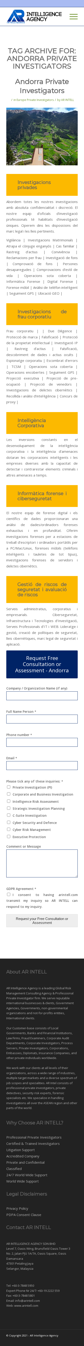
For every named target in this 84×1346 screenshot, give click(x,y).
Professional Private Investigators (34, 1137)
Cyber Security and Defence (35, 822)
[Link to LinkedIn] (74, 1340)
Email (11, 758)
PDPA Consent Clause (23, 1214)
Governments (30, 1008)
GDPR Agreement (21, 889)
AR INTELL (67, 100)
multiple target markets (22, 1078)
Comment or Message (23, 846)
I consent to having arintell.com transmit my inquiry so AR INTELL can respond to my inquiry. (42, 901)
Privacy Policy (17, 1208)
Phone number (19, 735)
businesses (33, 1003)
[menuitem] (60, 16)
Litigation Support (20, 1149)
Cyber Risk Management (32, 829)
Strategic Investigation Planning (39, 808)
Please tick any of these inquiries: (34, 781)
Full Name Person (21, 712)
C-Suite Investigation (30, 815)
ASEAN (48, 1103)
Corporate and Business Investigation (43, 794)
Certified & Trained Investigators (33, 1143)
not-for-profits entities (48, 1013)
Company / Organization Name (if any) (36, 688)
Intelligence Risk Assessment (36, 801)
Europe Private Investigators (35, 100)
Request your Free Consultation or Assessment (42, 921)
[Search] (60, 16)
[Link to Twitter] (67, 1340)
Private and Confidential (25, 1162)
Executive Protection (29, 837)
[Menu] (71, 16)
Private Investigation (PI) (32, 787)
